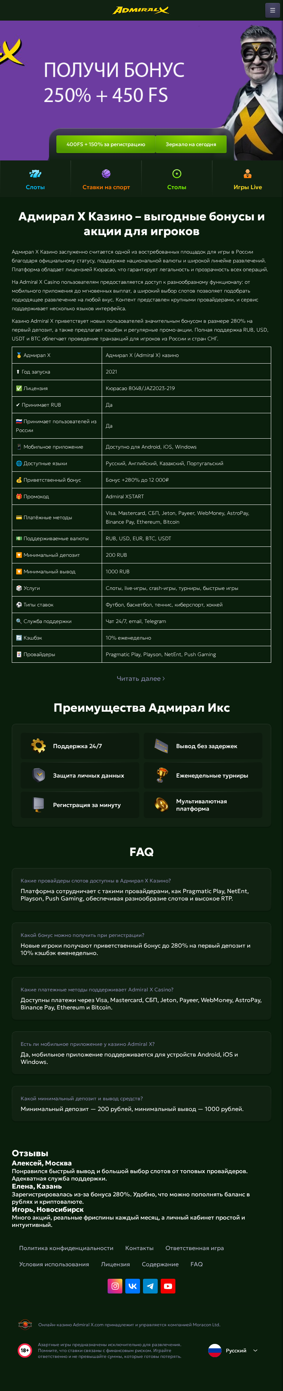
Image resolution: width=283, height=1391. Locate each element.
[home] (141, 10)
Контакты (139, 1248)
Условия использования (54, 1264)
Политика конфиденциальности (66, 1248)
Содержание (160, 1264)
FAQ (197, 1264)
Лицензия (115, 1264)
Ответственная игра (194, 1248)
